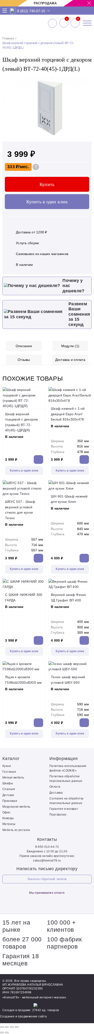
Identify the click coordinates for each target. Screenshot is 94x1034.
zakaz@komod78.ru (47, 860)
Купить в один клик (47, 201)
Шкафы (7, 783)
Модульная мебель (16, 806)
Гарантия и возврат (63, 809)
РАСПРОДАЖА (45, 3)
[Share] (7, 1027)
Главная (8, 38)
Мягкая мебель (13, 777)
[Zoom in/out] (17, 1027)
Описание (24, 346)
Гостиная (9, 771)
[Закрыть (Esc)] (2, 1027)
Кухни (6, 766)
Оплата (54, 786)
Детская (8, 795)
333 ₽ (12, 166)
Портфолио (58, 814)
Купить (47, 184)
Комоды (8, 818)
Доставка (56, 792)
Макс (13, 11)
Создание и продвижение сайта (23, 1016)
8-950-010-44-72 (47, 847)
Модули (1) (70, 346)
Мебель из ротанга (16, 830)
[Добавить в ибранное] (85, 135)
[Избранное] (63, 23)
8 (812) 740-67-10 (31, 11)
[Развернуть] (12, 1027)
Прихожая (9, 801)
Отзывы (24, 360)
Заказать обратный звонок (47, 879)
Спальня (8, 789)
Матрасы (9, 824)
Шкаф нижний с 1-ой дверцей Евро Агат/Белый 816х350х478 (68, 414)
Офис (6, 812)
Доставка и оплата (70, 360)
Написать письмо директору (47, 868)
